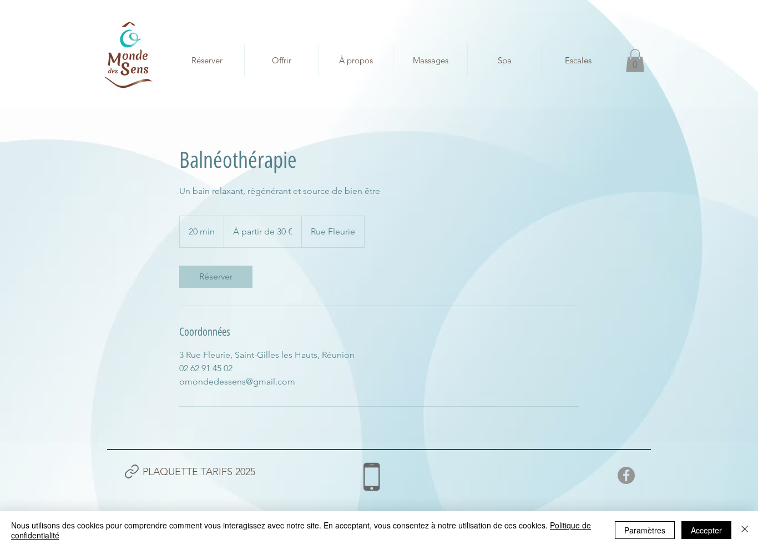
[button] (635, 60)
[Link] (131, 472)
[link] (215, 277)
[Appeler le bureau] (371, 476)
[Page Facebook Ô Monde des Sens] (626, 475)
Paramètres (644, 530)
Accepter (706, 530)
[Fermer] (744, 530)
